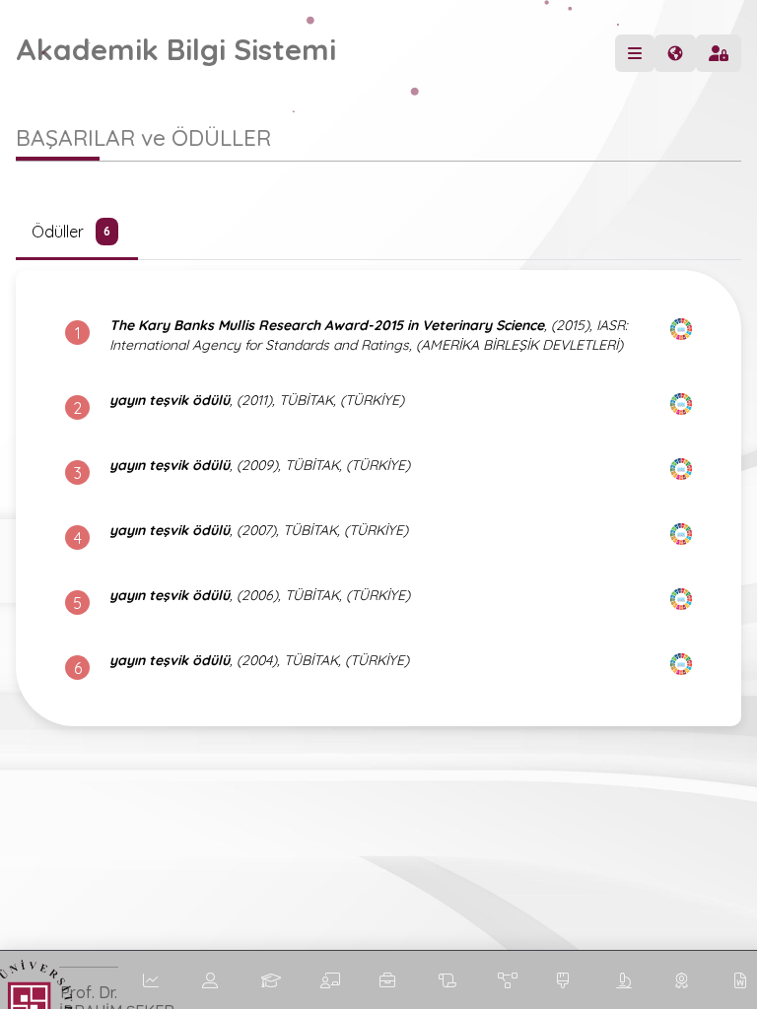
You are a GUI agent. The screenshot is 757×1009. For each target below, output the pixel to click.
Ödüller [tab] (71, 231)
